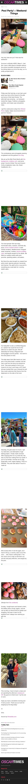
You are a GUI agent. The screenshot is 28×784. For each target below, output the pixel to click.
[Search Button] (26, 2)
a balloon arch (13, 161)
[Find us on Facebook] (1, 780)
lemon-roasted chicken (12, 247)
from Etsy (21, 155)
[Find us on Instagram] (5, 780)
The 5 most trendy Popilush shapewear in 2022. (16, 85)
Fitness (5, 6)
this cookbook (13, 602)
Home (2, 6)
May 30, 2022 (4, 16)
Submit (12, 773)
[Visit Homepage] (14, 2)
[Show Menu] (2, 2)
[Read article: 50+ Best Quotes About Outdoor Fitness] (4, 80)
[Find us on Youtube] (7, 780)
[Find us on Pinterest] (9, 780)
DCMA (21, 771)
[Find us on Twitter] (3, 780)
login (5, 722)
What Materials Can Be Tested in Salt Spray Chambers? (13, 741)
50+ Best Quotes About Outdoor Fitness (17, 79)
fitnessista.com (12, 716)
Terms (2, 773)
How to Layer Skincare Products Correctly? (10, 752)
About (6, 771)
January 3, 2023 (12, 81)
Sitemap (7, 773)
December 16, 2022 (12, 88)
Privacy (16, 771)
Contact (11, 771)
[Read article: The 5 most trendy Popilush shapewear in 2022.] (4, 86)
